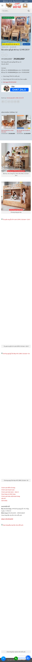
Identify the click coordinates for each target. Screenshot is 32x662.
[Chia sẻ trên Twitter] (9, 101)
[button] (2, 5)
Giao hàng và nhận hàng (8, 494)
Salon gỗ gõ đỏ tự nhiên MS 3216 (7, 131)
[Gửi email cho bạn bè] (12, 101)
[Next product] (2, 55)
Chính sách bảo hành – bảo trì (10, 492)
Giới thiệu (4, 500)
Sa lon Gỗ (13, 47)
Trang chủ (4, 47)
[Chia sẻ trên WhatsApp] (2, 101)
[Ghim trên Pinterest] (15, 101)
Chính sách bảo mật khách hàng (10, 496)
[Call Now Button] (16, 658)
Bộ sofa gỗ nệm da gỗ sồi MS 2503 (23, 131)
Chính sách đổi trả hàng (8, 487)
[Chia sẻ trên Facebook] (6, 101)
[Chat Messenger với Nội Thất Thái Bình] (3, 658)
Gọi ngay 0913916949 (9, 82)
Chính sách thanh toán (8, 490)
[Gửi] (28, 10)
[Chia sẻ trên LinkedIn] (18, 101)
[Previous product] (6, 55)
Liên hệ (3, 498)
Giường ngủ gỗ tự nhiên (12, 98)
